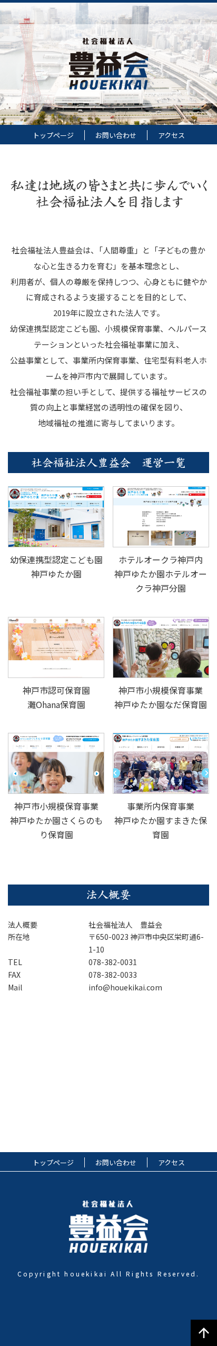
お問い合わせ (115, 135)
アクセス (171, 135)
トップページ (53, 135)
